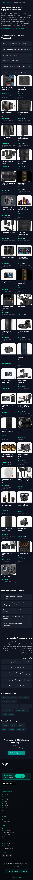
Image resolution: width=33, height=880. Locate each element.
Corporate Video (24, 697)
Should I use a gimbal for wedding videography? (12, 624)
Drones (12, 729)
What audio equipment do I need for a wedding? (13, 617)
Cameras (5, 725)
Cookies (19, 874)
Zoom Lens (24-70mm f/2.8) (11, 55)
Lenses (13, 725)
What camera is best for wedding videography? (12, 597)
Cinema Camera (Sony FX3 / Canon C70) (14, 44)
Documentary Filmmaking (9, 697)
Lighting (21, 725)
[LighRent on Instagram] (7, 855)
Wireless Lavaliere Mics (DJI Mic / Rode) (14, 66)
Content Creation (25, 706)
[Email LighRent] (10, 855)
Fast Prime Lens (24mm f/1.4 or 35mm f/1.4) (15, 49)
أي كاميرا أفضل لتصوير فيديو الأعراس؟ (20, 662)
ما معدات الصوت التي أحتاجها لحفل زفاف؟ (19, 680)
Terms (15, 874)
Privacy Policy (10, 874)
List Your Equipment (16, 753)
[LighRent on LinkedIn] (3, 855)
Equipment (9, 2)
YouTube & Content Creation (10, 706)
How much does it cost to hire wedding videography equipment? (14, 604)
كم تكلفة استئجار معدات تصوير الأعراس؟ (20, 667)
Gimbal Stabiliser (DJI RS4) (10, 60)
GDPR (23, 874)
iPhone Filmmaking (7, 710)
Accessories (21, 729)
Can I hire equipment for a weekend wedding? (13, 610)
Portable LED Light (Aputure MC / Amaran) (15, 72)
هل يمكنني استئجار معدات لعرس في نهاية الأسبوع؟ (19, 673)
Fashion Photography (21, 710)
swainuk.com (19, 877)
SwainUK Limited (23, 863)
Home (3, 2)
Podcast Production (8, 714)
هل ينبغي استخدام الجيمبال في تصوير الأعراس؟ (18, 685)
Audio (4, 729)
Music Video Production (9, 702)
